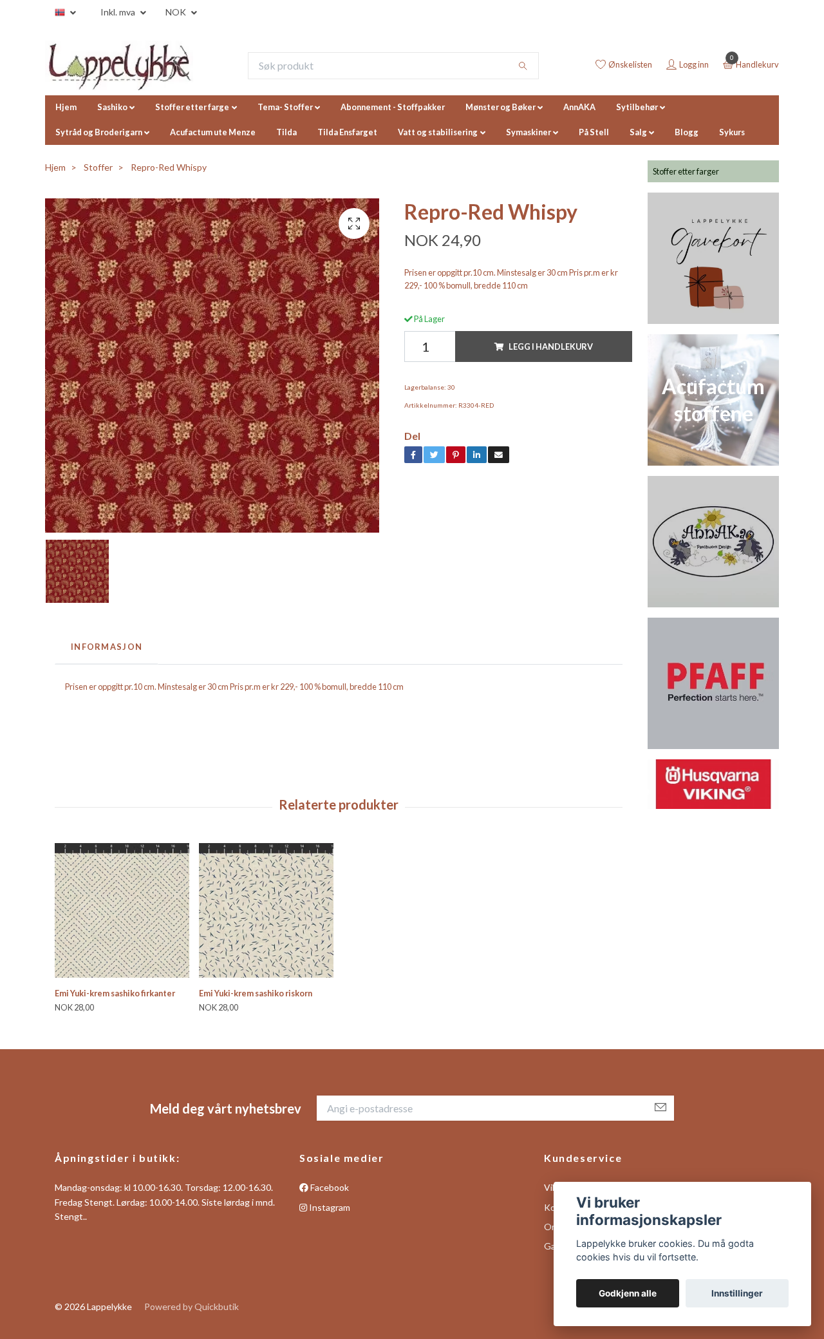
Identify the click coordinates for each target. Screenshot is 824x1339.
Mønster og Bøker (500, 107)
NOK (176, 11)
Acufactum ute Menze (213, 132)
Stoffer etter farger (686, 171)
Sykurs (732, 132)
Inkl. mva (118, 11)
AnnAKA (579, 107)
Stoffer (98, 167)
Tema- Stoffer (285, 107)
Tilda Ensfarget (347, 132)
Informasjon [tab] (106, 646)
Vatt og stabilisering (438, 132)
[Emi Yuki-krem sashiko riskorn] (266, 910)
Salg (638, 132)
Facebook (328, 1187)
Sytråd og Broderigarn (98, 132)
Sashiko (112, 107)
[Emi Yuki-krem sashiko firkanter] (122, 910)
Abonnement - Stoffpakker (393, 107)
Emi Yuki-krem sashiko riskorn (255, 993)
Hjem (66, 107)
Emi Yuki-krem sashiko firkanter (115, 993)
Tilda (286, 132)
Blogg (686, 132)
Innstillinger (737, 1293)
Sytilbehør (637, 107)
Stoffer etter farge (192, 107)
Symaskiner (528, 132)
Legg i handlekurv (551, 346)
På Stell (594, 132)
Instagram (328, 1207)
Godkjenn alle (628, 1293)
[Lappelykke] (119, 65)
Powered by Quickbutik (191, 1306)
